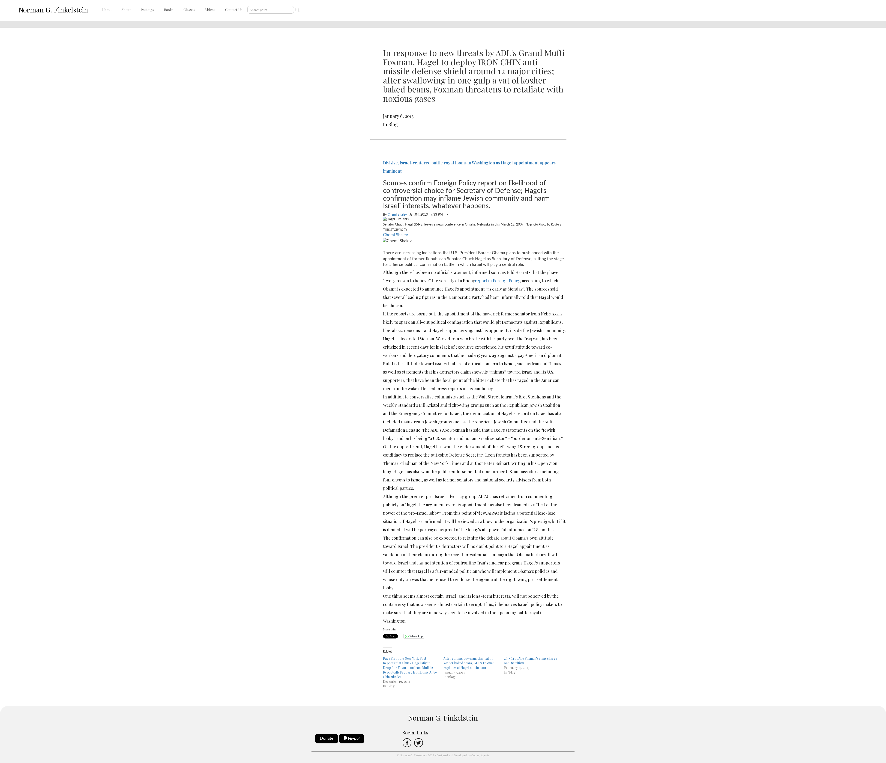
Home (106, 9)
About (126, 9)
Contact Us (233, 9)
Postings (147, 9)
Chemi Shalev (397, 214)
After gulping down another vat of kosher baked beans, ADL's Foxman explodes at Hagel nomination (468, 663)
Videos (210, 9)
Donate (326, 738)
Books (169, 9)
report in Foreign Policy (497, 280)
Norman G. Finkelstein (53, 9)
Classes (189, 9)
